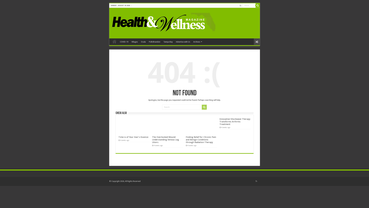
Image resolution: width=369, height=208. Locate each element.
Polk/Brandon (154, 42)
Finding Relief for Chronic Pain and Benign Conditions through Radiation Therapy (201, 140)
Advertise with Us (183, 42)
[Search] (258, 5)
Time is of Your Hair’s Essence (133, 137)
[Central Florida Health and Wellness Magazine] (163, 22)
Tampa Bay (168, 42)
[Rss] (240, 5)
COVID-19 (124, 42)
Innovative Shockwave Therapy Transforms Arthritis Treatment (235, 122)
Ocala (143, 42)
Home (114, 41)
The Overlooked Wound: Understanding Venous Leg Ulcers (165, 140)
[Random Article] (257, 41)
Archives (196, 42)
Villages (134, 42)
